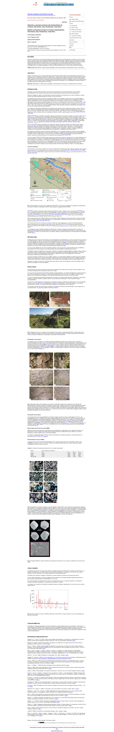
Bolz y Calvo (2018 (55, 214)
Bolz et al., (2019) (64, 214)
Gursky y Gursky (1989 (32, 124)
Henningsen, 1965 (73, 149)
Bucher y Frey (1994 (44, 103)
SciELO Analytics (74, 19)
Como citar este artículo (77, 31)
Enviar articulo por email (76, 37)
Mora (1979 (57, 140)
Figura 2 (45, 275)
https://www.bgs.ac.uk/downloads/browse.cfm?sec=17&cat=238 (53, 658)
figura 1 (65, 242)
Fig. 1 (77, 93)
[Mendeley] (70, 45)
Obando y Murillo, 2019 (62, 121)
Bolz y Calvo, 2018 (40, 220)
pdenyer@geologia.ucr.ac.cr (57, 730)
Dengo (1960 (30, 210)
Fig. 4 (77, 419)
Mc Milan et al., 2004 (45, 225)
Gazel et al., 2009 (37, 225)
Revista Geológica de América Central (40, 14)
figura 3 (45, 343)
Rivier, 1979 (70, 121)
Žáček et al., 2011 (76, 121)
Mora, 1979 (80, 149)
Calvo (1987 (36, 214)
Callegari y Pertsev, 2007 (80, 111)
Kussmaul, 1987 (49, 121)
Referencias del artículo (76, 29)
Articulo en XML (74, 27)
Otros (72, 45)
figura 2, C (40, 282)
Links (73, 640)
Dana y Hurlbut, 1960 (66, 134)
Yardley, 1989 (30, 113)
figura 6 (30, 441)
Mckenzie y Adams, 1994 (34, 103)
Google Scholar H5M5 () (77, 21)
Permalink (73, 50)
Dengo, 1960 (67, 149)
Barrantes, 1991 (42, 121)
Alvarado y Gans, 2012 (32, 152)
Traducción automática (76, 35)
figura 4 (41, 424)
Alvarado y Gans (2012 (32, 115)
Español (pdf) (74, 25)
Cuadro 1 (45, 436)
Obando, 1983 (55, 121)
